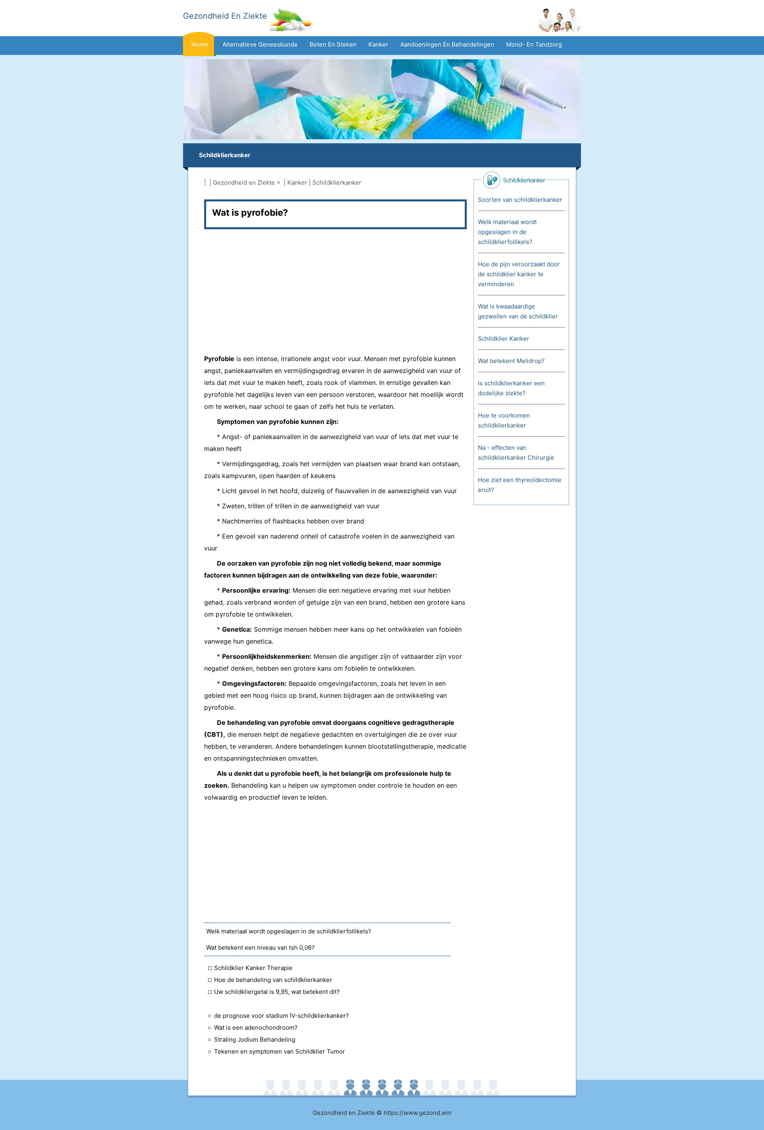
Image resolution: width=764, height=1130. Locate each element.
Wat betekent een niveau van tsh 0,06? (260, 947)
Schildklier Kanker (503, 338)
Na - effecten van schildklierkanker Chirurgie (516, 452)
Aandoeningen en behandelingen (447, 44)
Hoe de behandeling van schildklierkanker (273, 980)
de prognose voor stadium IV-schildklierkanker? (281, 1015)
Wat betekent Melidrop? (511, 361)
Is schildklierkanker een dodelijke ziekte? (511, 388)
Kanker (378, 44)
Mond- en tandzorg (534, 44)
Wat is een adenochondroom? (256, 1027)
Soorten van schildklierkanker (520, 199)
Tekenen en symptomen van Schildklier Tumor (279, 1051)
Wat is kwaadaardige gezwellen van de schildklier (518, 311)
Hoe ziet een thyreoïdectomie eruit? (519, 485)
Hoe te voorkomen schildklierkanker (504, 420)
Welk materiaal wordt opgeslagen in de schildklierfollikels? (288, 931)
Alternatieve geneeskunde (260, 44)
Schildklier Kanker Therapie (253, 968)
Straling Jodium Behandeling (254, 1039)
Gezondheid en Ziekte (244, 182)
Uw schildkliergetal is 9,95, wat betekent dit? (277, 991)
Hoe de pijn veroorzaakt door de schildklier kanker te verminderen (519, 274)
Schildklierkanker (224, 155)
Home (199, 44)
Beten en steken (333, 44)
